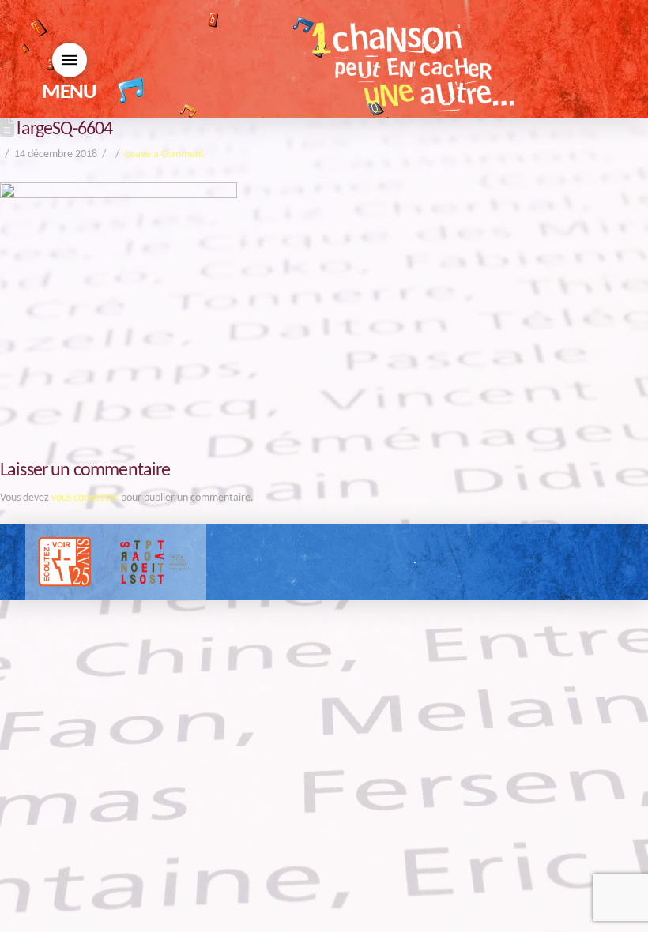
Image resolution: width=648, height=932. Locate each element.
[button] (69, 60)
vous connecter (85, 498)
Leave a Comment (165, 154)
